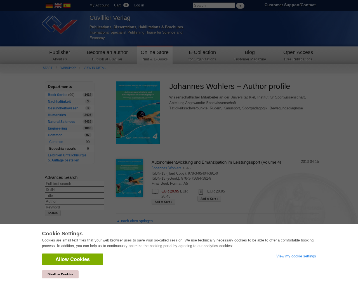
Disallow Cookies (60, 274)
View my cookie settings (296, 256)
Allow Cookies (72, 259)
